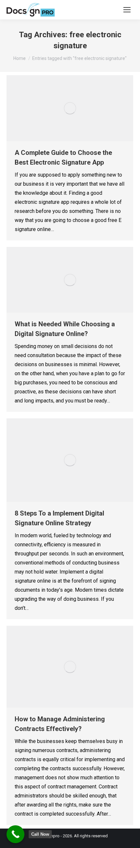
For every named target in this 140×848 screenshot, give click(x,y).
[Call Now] (15, 834)
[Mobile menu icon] (126, 9)
